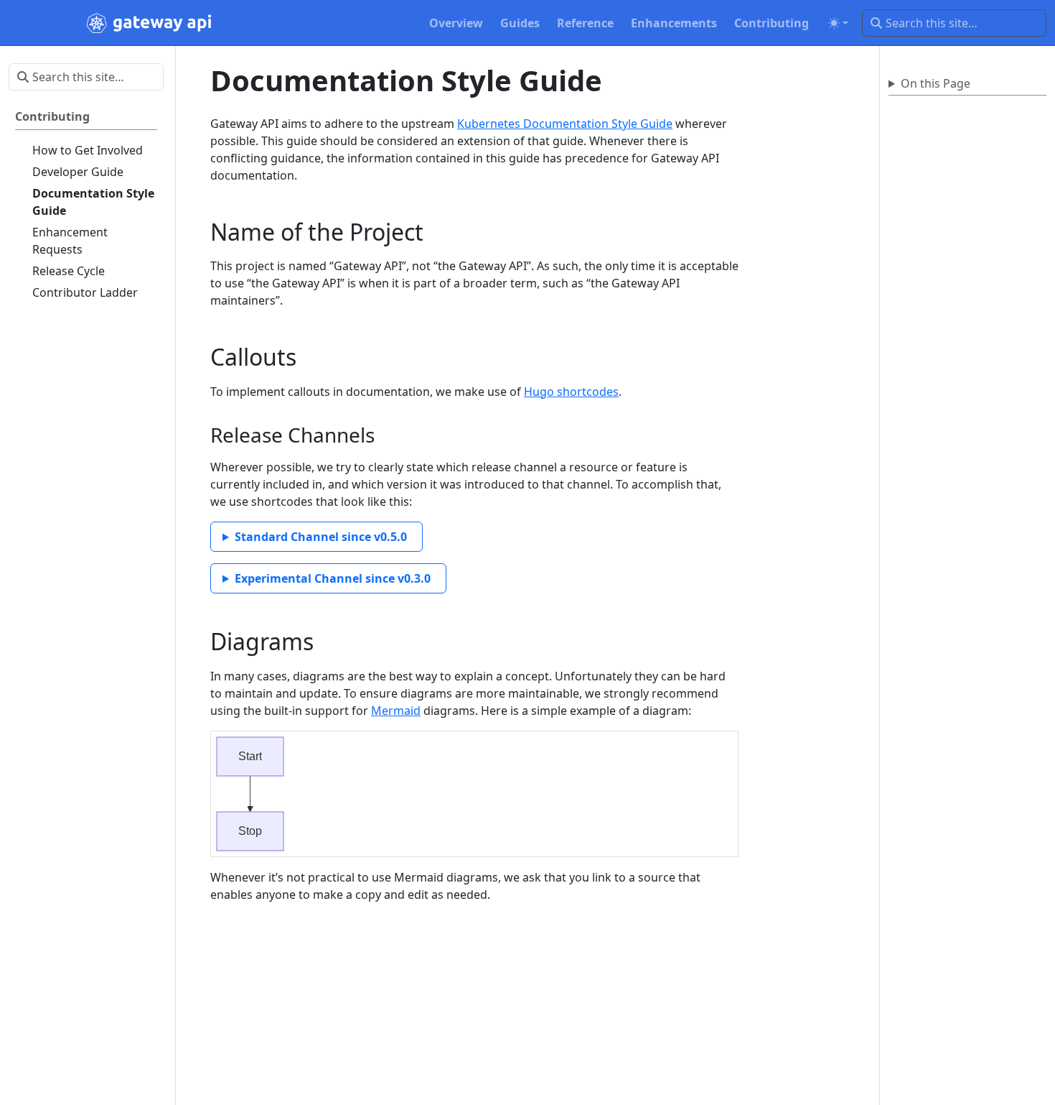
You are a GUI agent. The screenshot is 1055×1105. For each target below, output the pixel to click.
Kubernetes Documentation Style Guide (564, 123)
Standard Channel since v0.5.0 (321, 537)
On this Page (935, 83)
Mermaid (396, 710)
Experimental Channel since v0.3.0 (333, 578)
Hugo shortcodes (571, 391)
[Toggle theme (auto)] (838, 23)
